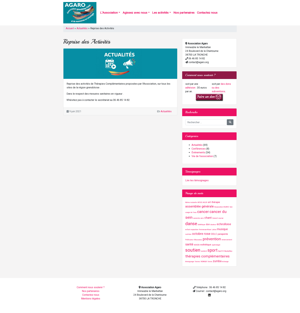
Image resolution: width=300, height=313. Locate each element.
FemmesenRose (205, 230)
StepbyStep (228, 251)
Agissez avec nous (135, 12)
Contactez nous (207, 12)
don (208, 224)
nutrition (188, 234)
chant (208, 217)
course (220, 218)
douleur (213, 225)
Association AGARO (221, 207)
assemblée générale (199, 206)
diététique (201, 225)
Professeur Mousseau (193, 240)
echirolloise (224, 224)
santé (189, 244)
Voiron (210, 262)
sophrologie (216, 245)
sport (213, 250)
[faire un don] (209, 97)
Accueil (70, 28)
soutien (192, 250)
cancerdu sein (198, 218)
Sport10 (221, 251)
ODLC (214, 234)
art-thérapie (214, 202)
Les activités (160, 12)
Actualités (82, 28)
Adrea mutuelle (191, 202)
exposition (194, 230)
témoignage (189, 262)
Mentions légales (90, 298)
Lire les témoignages (197, 180)
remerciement (227, 240)
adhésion (190, 87)
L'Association (109, 12)
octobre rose (201, 234)
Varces (197, 262)
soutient (204, 251)
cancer (203, 211)
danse (191, 223)
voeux (204, 261)
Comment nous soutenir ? (91, 287)
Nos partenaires (184, 12)
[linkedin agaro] (209, 294)
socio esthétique (202, 244)
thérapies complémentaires (207, 256)
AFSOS (200, 202)
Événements (198, 152)
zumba (217, 261)
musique (222, 229)
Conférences (199, 148)
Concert (215, 218)
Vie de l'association (202, 156)
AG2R (205, 202)
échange (225, 262)
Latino (214, 230)
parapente (223, 234)
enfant (187, 230)
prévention (212, 239)
